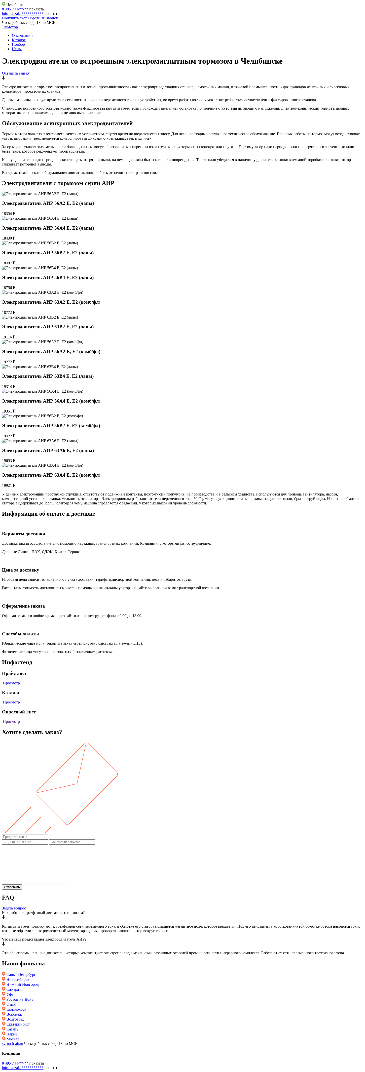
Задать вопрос (14, 908)
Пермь (11, 1034)
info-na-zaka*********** (22, 13)
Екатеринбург (18, 1024)
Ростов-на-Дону (20, 999)
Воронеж (14, 1014)
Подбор (18, 44)
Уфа (9, 994)
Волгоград (15, 1019)
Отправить (12, 887)
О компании (22, 35)
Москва (12, 1039)
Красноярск (16, 1009)
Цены (17, 49)
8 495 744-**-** (15, 9)
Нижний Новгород (22, 984)
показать (36, 9)
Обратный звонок (43, 18)
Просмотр (11, 683)
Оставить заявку (16, 73)
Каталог (19, 40)
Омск (11, 1004)
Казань (12, 1029)
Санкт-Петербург (21, 974)
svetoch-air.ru (12, 1043)
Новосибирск (17, 979)
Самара (12, 989)
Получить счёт (14, 18)
